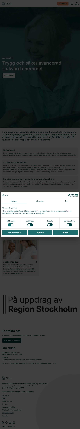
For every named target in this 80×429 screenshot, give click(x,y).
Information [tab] (40, 201)
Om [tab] (66, 201)
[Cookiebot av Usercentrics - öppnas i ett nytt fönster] (69, 195)
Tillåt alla (65, 232)
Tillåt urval (40, 232)
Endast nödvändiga (14, 232)
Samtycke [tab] (14, 201)
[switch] (30, 224)
